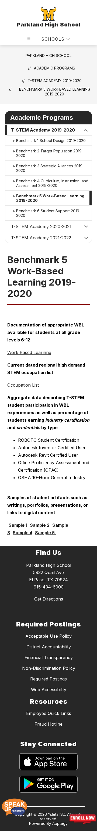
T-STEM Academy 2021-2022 (41, 237)
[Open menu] (29, 39)
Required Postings (48, 679)
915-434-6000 (49, 587)
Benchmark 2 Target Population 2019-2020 (49, 153)
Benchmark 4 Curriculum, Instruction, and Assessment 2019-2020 (52, 183)
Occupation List (23, 385)
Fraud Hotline (48, 724)
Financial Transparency (49, 657)
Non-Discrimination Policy (48, 668)
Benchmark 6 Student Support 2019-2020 (48, 213)
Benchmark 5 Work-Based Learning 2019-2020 (54, 91)
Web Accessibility (48, 689)
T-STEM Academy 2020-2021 (41, 226)
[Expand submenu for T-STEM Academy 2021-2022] (86, 237)
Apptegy (60, 823)
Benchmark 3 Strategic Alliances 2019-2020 (50, 168)
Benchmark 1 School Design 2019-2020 (51, 140)
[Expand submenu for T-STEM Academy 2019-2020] (86, 130)
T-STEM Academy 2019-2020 (55, 80)
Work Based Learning (29, 352)
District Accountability (48, 646)
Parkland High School (48, 55)
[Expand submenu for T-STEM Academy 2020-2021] (86, 226)
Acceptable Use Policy (48, 636)
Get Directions (48, 599)
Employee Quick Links (48, 713)
